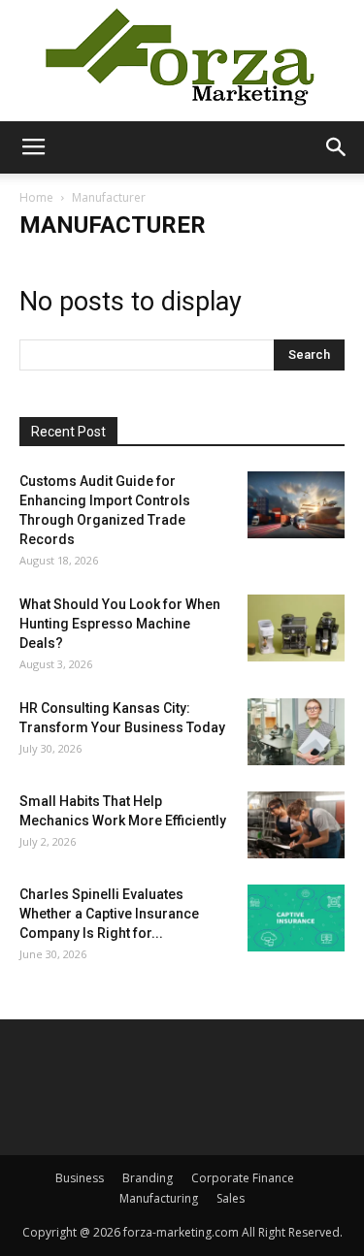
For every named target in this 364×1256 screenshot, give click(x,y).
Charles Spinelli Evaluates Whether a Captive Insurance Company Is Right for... (109, 913)
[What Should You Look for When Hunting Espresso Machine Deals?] (296, 628)
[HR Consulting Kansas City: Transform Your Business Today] (296, 731)
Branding (147, 1178)
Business (79, 1178)
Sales (230, 1198)
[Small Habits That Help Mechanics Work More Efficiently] (296, 824)
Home (36, 197)
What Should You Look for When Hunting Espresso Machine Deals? (119, 623)
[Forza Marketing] (182, 60)
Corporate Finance (242, 1178)
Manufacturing (158, 1198)
